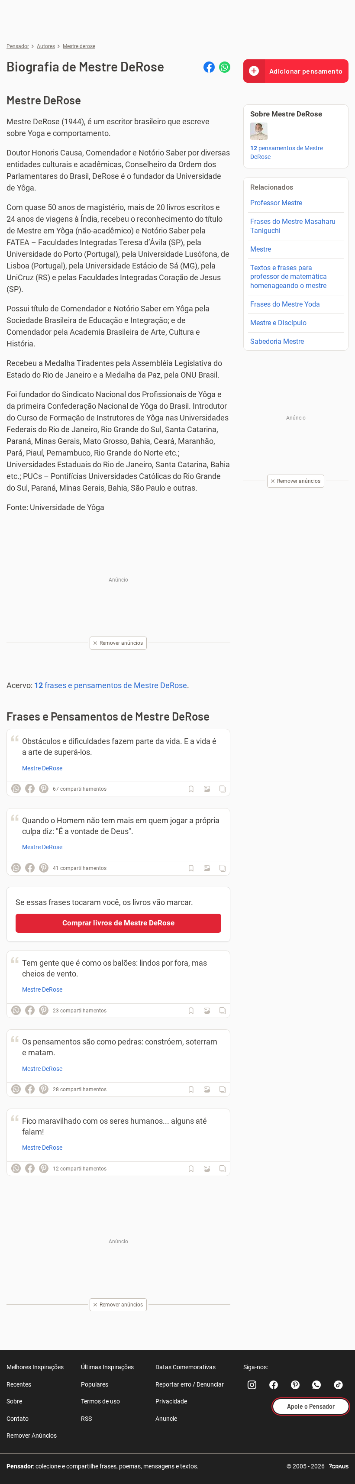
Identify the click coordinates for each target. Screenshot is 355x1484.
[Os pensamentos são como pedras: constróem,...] (207, 1089)
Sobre (14, 1401)
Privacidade (171, 1401)
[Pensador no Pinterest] (295, 1384)
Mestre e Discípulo (278, 323)
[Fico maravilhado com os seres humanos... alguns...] (207, 1169)
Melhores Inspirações (35, 1367)
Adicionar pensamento (306, 71)
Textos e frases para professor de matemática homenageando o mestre (288, 277)
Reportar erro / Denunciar (189, 1384)
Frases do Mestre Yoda (285, 304)
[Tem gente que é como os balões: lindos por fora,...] (207, 1011)
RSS (86, 1418)
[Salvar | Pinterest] (43, 788)
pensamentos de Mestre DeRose (286, 152)
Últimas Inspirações (107, 1367)
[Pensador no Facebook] (273, 1384)
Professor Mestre (276, 203)
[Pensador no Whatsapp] (317, 1384)
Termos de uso (100, 1401)
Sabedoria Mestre (277, 341)
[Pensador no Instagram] (252, 1384)
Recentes (18, 1384)
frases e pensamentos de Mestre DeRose (110, 685)
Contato (17, 1418)
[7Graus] (339, 1465)
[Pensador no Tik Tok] (338, 1384)
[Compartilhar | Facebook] (209, 67)
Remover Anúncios (31, 1435)
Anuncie (166, 1418)
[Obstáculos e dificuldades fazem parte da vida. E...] (207, 789)
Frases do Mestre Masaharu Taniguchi (293, 226)
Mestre (260, 249)
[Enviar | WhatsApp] (224, 67)
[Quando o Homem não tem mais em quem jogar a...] (207, 868)
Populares (94, 1384)
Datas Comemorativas (185, 1367)
